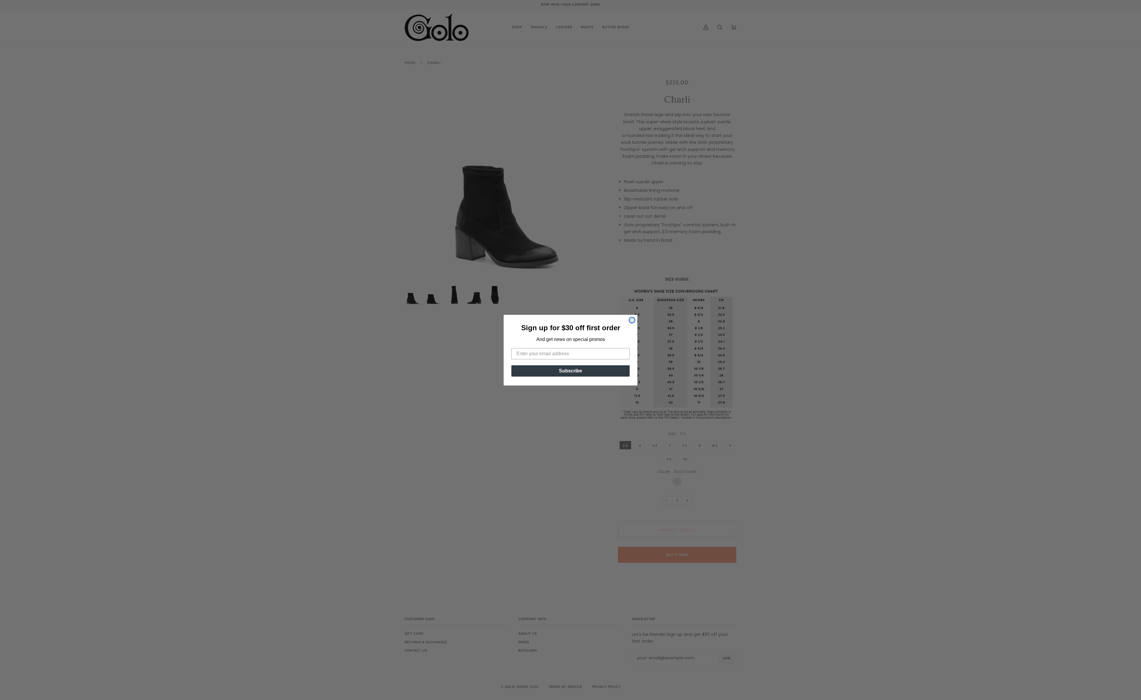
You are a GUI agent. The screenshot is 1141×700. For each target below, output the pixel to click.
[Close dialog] (632, 320)
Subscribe (570, 370)
